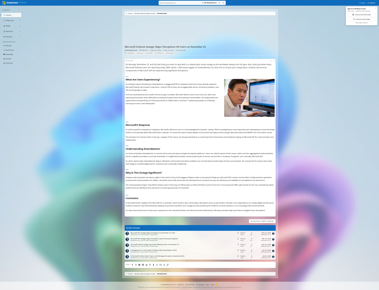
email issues (140, 53)
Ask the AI (8, 59)
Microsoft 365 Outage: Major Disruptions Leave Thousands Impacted (154, 239)
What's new (10, 20)
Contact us (180, 284)
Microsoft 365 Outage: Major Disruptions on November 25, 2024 (153, 233)
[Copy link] (274, 61)
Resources (9, 31)
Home (212, 284)
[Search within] (219, 3)
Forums (8, 15)
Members (9, 37)
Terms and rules (190, 284)
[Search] (223, 3)
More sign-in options (362, 23)
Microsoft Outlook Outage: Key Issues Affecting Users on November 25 (155, 244)
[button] (19, 20)
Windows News (154, 234)
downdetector (131, 53)
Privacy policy (200, 284)
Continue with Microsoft (363, 15)
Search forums (9, 50)
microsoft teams (159, 53)
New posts (8, 45)
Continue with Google (363, 19)
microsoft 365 (149, 53)
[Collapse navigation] (18, 10)
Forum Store (9, 63)
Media (8, 26)
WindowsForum (132, 50)
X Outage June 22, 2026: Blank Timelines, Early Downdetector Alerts (154, 250)
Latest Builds (9, 54)
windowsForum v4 (167, 284)
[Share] (271, 61)
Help (207, 284)
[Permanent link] (161, 80)
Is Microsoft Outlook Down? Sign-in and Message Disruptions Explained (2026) (157, 256)
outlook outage (169, 53)
